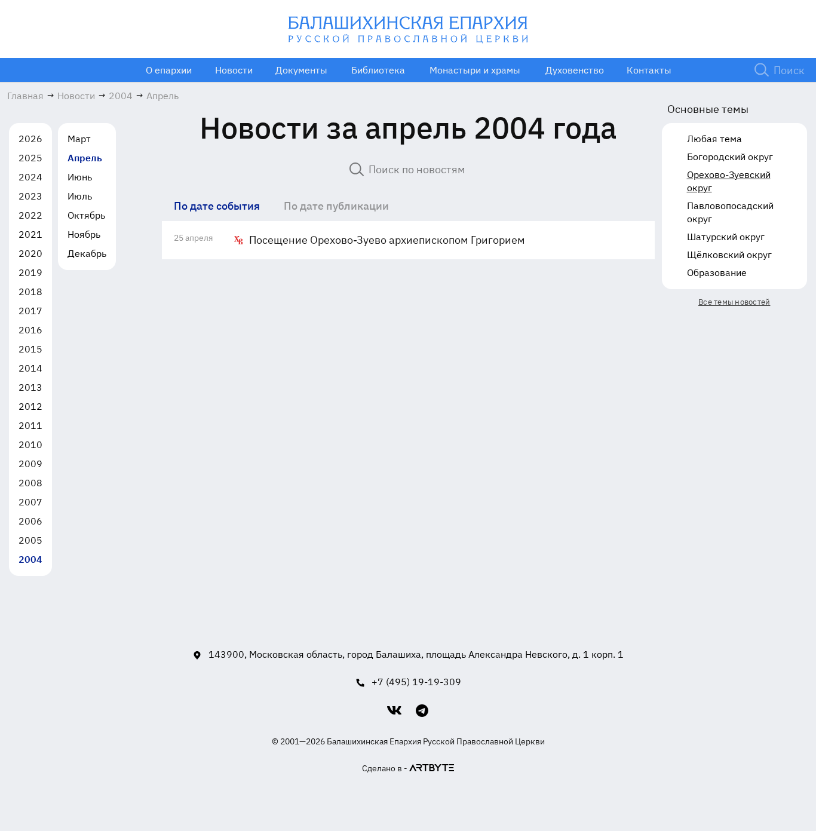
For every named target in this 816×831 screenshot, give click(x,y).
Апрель (85, 158)
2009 (30, 464)
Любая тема (714, 139)
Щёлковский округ (729, 254)
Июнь (80, 177)
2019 (30, 272)
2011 (30, 425)
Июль (80, 196)
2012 (30, 406)
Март (79, 139)
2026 (30, 139)
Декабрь (87, 253)
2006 (30, 521)
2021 (30, 234)
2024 (30, 177)
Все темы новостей (734, 302)
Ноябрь (84, 234)
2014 (30, 368)
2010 (30, 444)
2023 (30, 196)
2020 (30, 253)
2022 (30, 215)
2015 (30, 349)
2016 (30, 330)
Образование (717, 272)
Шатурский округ (726, 237)
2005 (30, 540)
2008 (30, 483)
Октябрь (86, 215)
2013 (30, 387)
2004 (30, 559)
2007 (30, 502)
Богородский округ (730, 156)
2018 (30, 292)
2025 (30, 158)
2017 (30, 311)
